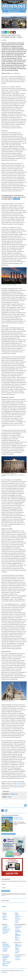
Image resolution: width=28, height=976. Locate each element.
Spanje (9, 797)
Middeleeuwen (14, 794)
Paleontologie (5, 946)
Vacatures (18, 959)
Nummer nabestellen (18, 931)
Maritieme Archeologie (5, 944)
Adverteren (18, 927)
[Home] (14, 7)
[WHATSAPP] (8, 32)
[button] (14, 11)
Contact (17, 929)
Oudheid (5, 927)
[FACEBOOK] (3, 32)
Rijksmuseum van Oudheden (5, 964)
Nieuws (5, 914)
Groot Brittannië (18, 918)
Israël (16, 920)
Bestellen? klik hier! (8, 834)
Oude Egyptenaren (18, 944)
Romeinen (18, 946)
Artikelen (7, 13)
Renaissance (5, 930)
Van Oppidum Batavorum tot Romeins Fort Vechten (18, 937)
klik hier (17, 785)
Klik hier (19, 783)
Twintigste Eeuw (5, 932)
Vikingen (17, 951)
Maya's (17, 952)
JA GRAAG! (16, 199)
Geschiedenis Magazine (5, 957)
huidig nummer (18, 817)
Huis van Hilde (5, 959)
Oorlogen (5, 948)
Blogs (4, 918)
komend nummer (18, 819)
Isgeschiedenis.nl (5, 961)
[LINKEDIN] (5, 32)
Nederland (18, 916)
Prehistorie (5, 926)
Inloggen (3, 906)
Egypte (17, 914)
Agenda (5, 916)
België (17, 922)
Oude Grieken (17, 949)
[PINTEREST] (11, 32)
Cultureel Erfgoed (5, 950)
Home (2, 13)
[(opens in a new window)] (3, 811)
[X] (14, 32)
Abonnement (18, 926)
